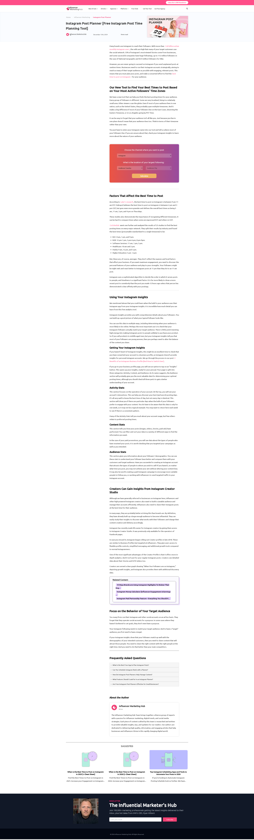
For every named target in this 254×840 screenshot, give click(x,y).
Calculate (144, 176)
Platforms (124, 9)
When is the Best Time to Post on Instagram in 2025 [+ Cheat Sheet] (85, 773)
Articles (103, 9)
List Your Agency (159, 9)
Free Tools (134, 9)
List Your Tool (147, 9)
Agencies (113, 9)
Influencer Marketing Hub (132, 706)
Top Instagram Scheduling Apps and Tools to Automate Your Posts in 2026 (168, 773)
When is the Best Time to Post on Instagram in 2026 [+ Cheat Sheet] (127, 773)
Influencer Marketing (82, 17)
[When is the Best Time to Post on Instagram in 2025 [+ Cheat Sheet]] (85, 759)
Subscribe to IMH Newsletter (177, 2)
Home (68, 17)
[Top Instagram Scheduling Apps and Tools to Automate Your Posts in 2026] (168, 759)
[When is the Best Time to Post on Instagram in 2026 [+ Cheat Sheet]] (127, 759)
